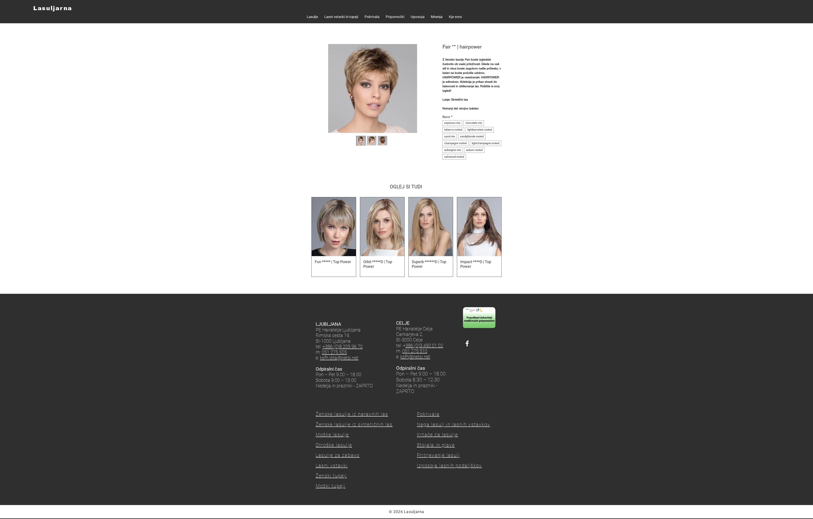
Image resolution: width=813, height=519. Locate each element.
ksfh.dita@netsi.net (339, 357)
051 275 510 (414, 351)
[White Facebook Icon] (467, 343)
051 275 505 (334, 352)
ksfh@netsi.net (415, 356)
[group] (406, 237)
